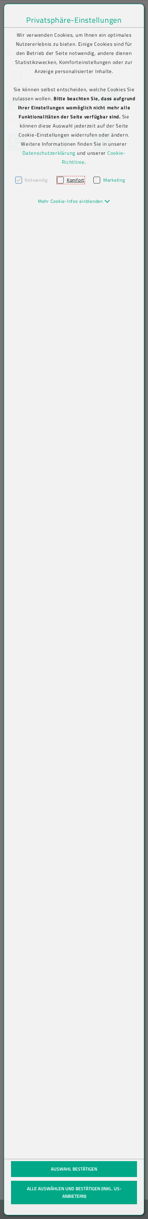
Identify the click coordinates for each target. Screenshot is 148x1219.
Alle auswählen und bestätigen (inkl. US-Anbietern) (74, 1192)
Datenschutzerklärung (49, 153)
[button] (74, 201)
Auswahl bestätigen (74, 1168)
